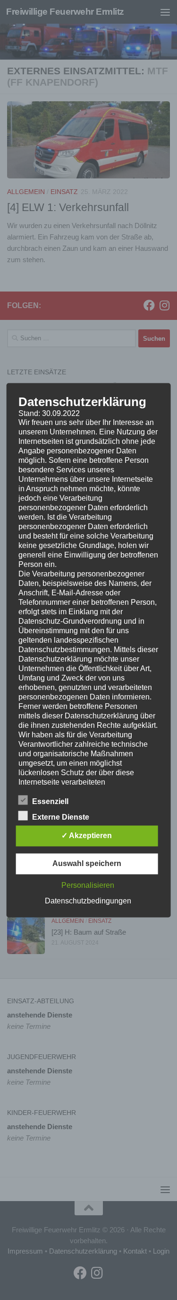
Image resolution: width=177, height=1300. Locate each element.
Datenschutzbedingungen (88, 901)
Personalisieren (87, 885)
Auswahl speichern (86, 863)
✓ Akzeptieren (86, 835)
